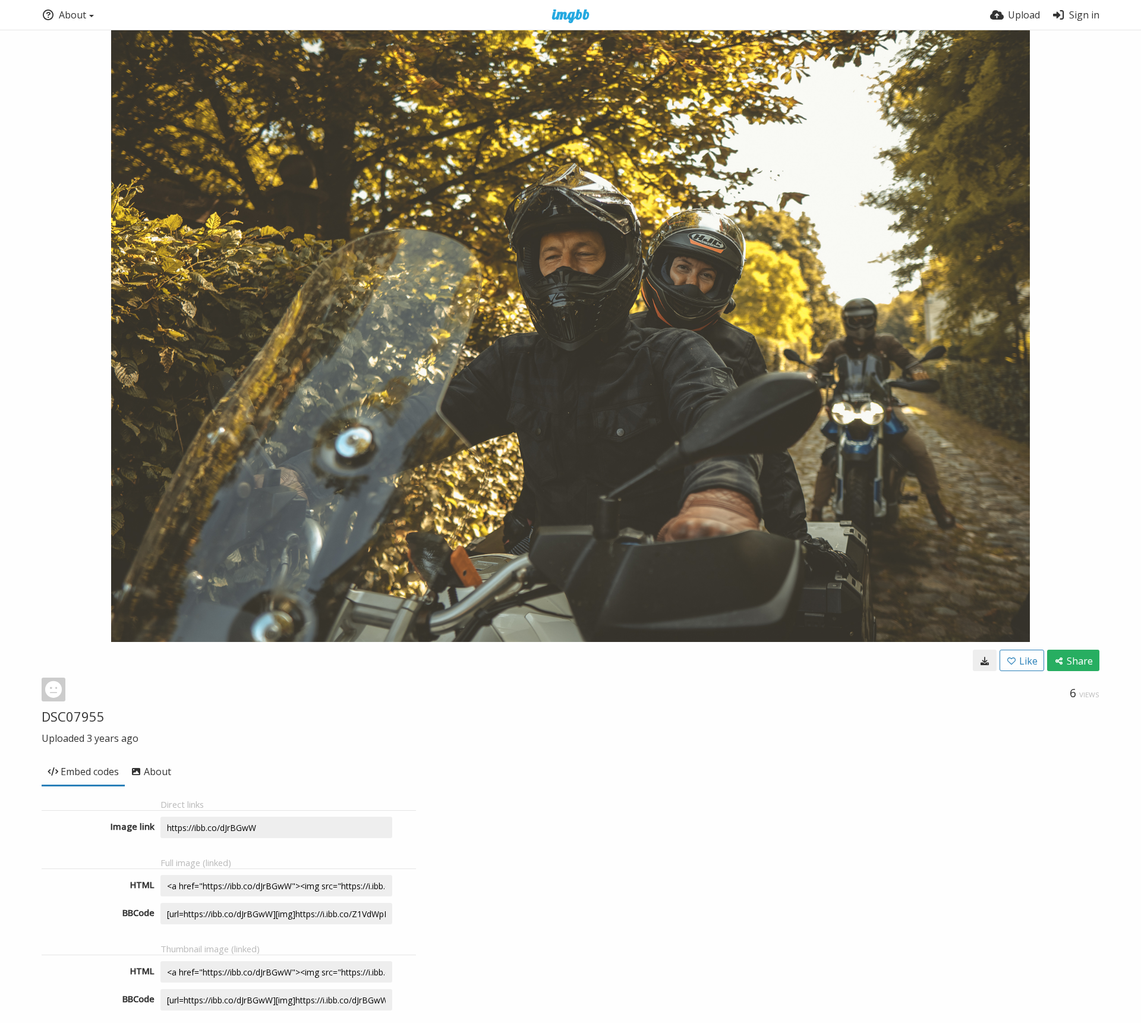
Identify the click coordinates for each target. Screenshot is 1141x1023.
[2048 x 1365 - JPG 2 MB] (985, 660)
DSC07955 (73, 716)
